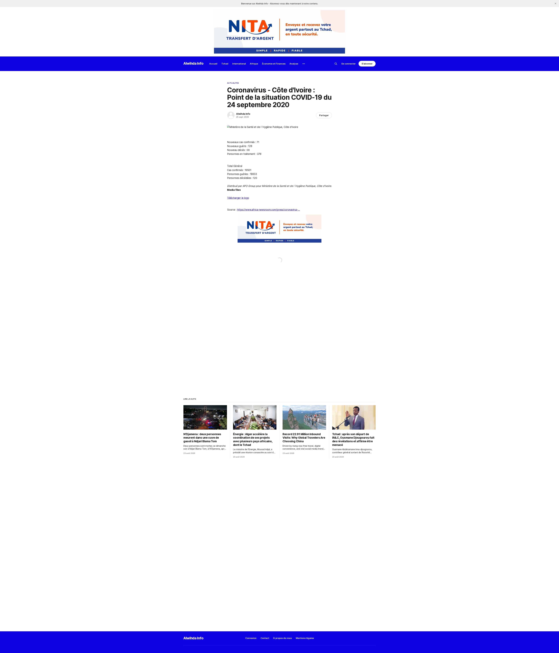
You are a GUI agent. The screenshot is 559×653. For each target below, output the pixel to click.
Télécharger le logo (238, 197)
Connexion (250, 638)
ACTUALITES (233, 83)
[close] (555, 3)
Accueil (213, 63)
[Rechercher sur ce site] (336, 63)
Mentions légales (305, 638)
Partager (324, 115)
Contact (265, 638)
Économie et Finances (273, 63)
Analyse (294, 63)
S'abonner (367, 63)
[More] (303, 63)
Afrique (254, 63)
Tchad (224, 63)
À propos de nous (282, 638)
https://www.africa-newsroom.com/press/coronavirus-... (268, 209)
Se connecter (348, 63)
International (239, 63)
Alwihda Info (193, 63)
